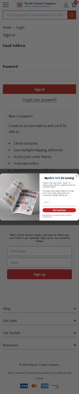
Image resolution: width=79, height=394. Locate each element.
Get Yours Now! (59, 210)
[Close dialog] (77, 175)
